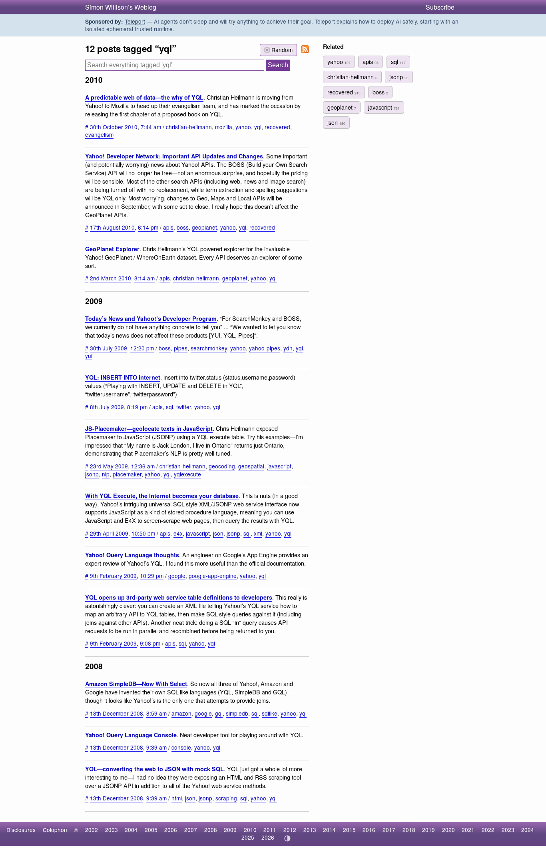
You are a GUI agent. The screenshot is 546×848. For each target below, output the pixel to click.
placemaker (127, 474)
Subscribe (440, 7)
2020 (448, 830)
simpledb (237, 713)
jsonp (92, 474)
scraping (226, 798)
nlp (106, 474)
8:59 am (156, 713)
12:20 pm (142, 348)
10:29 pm (151, 576)
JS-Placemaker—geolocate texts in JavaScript (149, 428)
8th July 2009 (107, 407)
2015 (349, 830)
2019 (428, 830)
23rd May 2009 (109, 466)
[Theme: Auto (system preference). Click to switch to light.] (287, 838)
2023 (508, 830)
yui (88, 356)
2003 (111, 830)
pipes (180, 348)
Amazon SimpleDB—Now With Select (136, 684)
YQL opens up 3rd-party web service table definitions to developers (178, 597)
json (218, 533)
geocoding (222, 466)
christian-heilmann (189, 127)
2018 (409, 830)
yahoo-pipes (264, 348)
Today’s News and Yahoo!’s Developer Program (151, 318)
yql (257, 127)
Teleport (135, 21)
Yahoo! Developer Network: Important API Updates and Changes (174, 156)
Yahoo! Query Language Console (131, 735)
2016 (369, 830)
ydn (288, 348)
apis (168, 227)
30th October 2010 (113, 127)
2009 (230, 830)
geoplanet (204, 227)
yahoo (243, 127)
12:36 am (143, 466)
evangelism (99, 134)
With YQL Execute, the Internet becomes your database (162, 496)
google (176, 576)
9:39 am (156, 747)
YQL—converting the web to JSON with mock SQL (154, 769)
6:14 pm (148, 227)
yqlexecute (187, 474)
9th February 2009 (113, 576)
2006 (170, 830)
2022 (488, 830)
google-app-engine (213, 576)
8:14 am (144, 278)
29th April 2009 (109, 533)
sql (169, 407)
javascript (279, 466)
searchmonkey (209, 348)
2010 (250, 830)
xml (258, 533)
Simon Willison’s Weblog (120, 7)
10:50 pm (143, 533)
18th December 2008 (116, 713)
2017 (389, 830)
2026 (267, 837)
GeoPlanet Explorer (112, 249)
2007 (190, 830)
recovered (277, 127)
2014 (329, 830)
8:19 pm (137, 407)
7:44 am (151, 127)
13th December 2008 (116, 747)
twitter (183, 407)
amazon (181, 713)
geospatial (251, 466)
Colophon (55, 830)
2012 (289, 830)
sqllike (269, 713)
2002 (91, 830)
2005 (151, 830)
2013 (309, 830)
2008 (210, 830)
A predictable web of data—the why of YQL (144, 97)
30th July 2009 (108, 348)
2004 (131, 830)
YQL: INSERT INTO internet (122, 377)
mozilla (223, 127)
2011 (269, 830)
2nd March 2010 (110, 278)
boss (183, 227)
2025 (247, 837)
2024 (527, 830)
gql (219, 713)
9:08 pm (150, 643)
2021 (468, 830)
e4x (178, 533)
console (181, 747)
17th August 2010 (112, 227)
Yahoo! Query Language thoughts (132, 555)
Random (282, 50)
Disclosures (21, 830)
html (176, 798)
